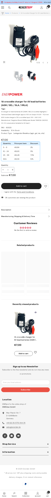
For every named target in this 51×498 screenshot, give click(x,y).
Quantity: (4, 165)
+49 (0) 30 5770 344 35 (15, 423)
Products (15, 13)
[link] (13, 285)
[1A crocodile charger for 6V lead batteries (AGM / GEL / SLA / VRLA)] (25, 322)
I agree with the (10, 192)
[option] (25, 40)
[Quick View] (35, 312)
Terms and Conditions (25, 192)
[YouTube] (18, 435)
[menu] (2, 7)
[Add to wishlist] (46, 186)
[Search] (9, 7)
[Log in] (41, 7)
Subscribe (25, 389)
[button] (43, 63)
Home (7, 13)
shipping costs (30, 473)
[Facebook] (4, 435)
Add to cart (21, 186)
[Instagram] (11, 435)
